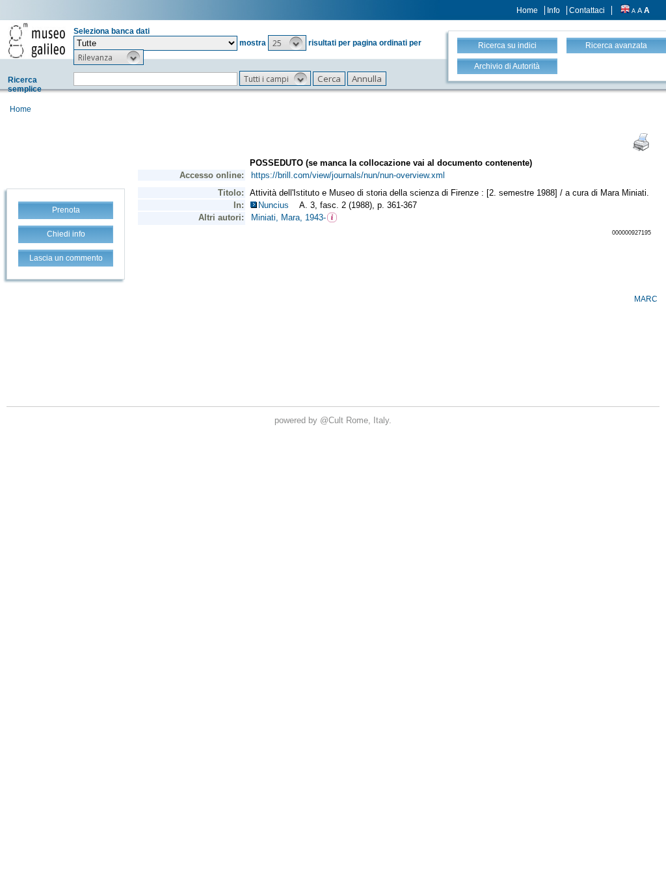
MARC (646, 299)
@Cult (333, 420)
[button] (287, 43)
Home (527, 10)
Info (553, 10)
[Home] (37, 40)
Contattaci (587, 10)
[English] (625, 10)
